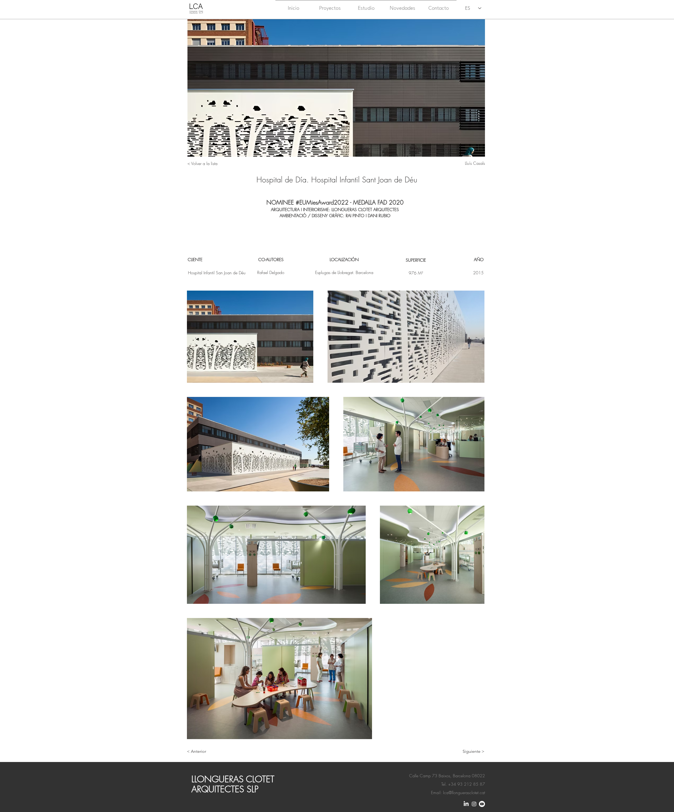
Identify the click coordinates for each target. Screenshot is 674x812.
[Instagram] (474, 804)
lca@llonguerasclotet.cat (464, 792)
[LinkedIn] (466, 804)
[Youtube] (482, 804)
